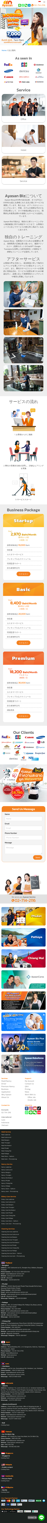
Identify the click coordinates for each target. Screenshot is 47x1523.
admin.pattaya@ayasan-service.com (17, 1311)
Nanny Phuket (5, 1181)
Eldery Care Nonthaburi (8, 1210)
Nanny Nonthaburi (7, 1178)
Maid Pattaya (5, 1154)
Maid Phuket (5, 1148)
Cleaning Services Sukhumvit (10, 1234)
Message (8, 842)
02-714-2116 (6, 1112)
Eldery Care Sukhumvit (8, 1202)
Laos (3, 1119)
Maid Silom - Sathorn (7, 1156)
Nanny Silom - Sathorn (8, 1189)
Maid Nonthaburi (6, 1145)
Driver (3, 1083)
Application (5, 1091)
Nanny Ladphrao (6, 1167)
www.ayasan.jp (12, 1355)
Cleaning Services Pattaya (9, 1251)
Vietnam (4, 1125)
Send (37, 857)
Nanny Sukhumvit (6, 1170)
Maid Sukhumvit (6, 1137)
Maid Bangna (5, 1140)
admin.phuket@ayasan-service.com (17, 1292)
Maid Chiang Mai (6, 1151)
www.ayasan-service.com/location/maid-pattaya (22, 1313)
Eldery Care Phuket (7, 1213)
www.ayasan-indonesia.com (16, 1398)
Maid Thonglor (5, 1143)
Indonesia (5, 1122)
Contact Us (29, 1083)
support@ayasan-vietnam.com (15, 1440)
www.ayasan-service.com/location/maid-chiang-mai (23, 1331)
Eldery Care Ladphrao (7, 1199)
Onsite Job (32, 1100)
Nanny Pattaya (5, 1186)
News (27, 1091)
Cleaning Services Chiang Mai (10, 1248)
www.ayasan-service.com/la (16, 1374)
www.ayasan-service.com (15, 1276)
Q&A (27, 1086)
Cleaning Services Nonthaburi (10, 1243)
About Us (5, 1097)
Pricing (27, 1089)
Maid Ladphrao (5, 1135)
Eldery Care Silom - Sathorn (9, 1221)
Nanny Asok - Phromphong (9, 1191)
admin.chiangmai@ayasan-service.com (18, 1329)
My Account (29, 1081)
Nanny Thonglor (6, 1175)
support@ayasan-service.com (15, 1274)
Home (4, 50)
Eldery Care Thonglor (7, 1207)
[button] (2, 26)
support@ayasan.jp (12, 1353)
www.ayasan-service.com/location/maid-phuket (21, 1294)
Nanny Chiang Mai (6, 1183)
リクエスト (23, 574)
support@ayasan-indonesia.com (16, 1396)
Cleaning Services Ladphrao (9, 1232)
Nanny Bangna (5, 1172)
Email (7, 823)
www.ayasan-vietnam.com (15, 1442)
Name (7, 814)
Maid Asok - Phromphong (9, 1159)
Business (4, 1089)
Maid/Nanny (6, 1081)
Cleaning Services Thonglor (9, 1240)
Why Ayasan (6, 1094)
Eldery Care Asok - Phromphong (11, 1224)
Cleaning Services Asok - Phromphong (13, 1256)
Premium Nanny (8, 1086)
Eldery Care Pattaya (7, 1218)
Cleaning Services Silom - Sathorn (11, 1253)
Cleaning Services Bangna (9, 1237)
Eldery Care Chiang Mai (8, 1216)
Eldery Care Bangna (7, 1205)
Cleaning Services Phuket (8, 1245)
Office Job (31, 1097)
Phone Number (11, 833)
